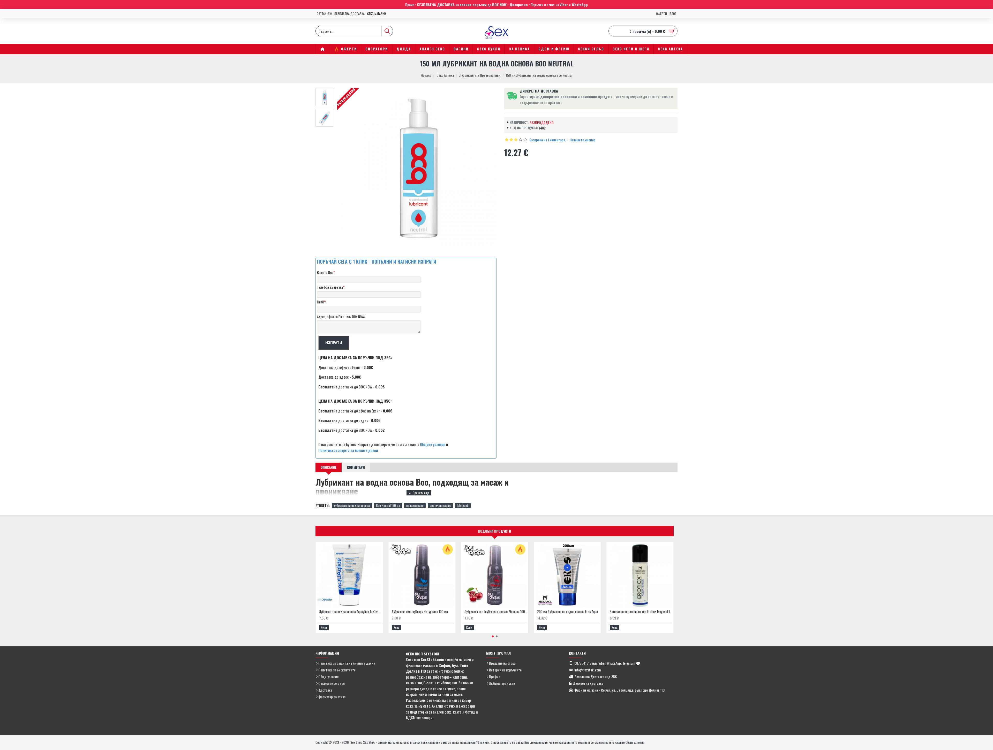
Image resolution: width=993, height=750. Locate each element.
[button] (493, 636)
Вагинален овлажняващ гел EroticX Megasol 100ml (641, 611)
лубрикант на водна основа (352, 505)
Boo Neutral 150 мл (388, 505)
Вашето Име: (326, 272)
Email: (321, 301)
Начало (426, 75)
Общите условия (432, 444)
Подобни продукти (494, 531)
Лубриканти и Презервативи (479, 75)
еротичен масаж (440, 505)
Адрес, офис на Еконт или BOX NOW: (341, 316)
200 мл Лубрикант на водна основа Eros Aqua (567, 611)
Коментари (356, 467)
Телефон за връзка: (331, 287)
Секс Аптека (445, 75)
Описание (328, 467)
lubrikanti (463, 505)
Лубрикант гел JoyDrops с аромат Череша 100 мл (495, 611)
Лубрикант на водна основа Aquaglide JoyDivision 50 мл (350, 611)
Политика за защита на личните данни (348, 450)
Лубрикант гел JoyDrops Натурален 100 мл (420, 611)
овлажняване (415, 505)
